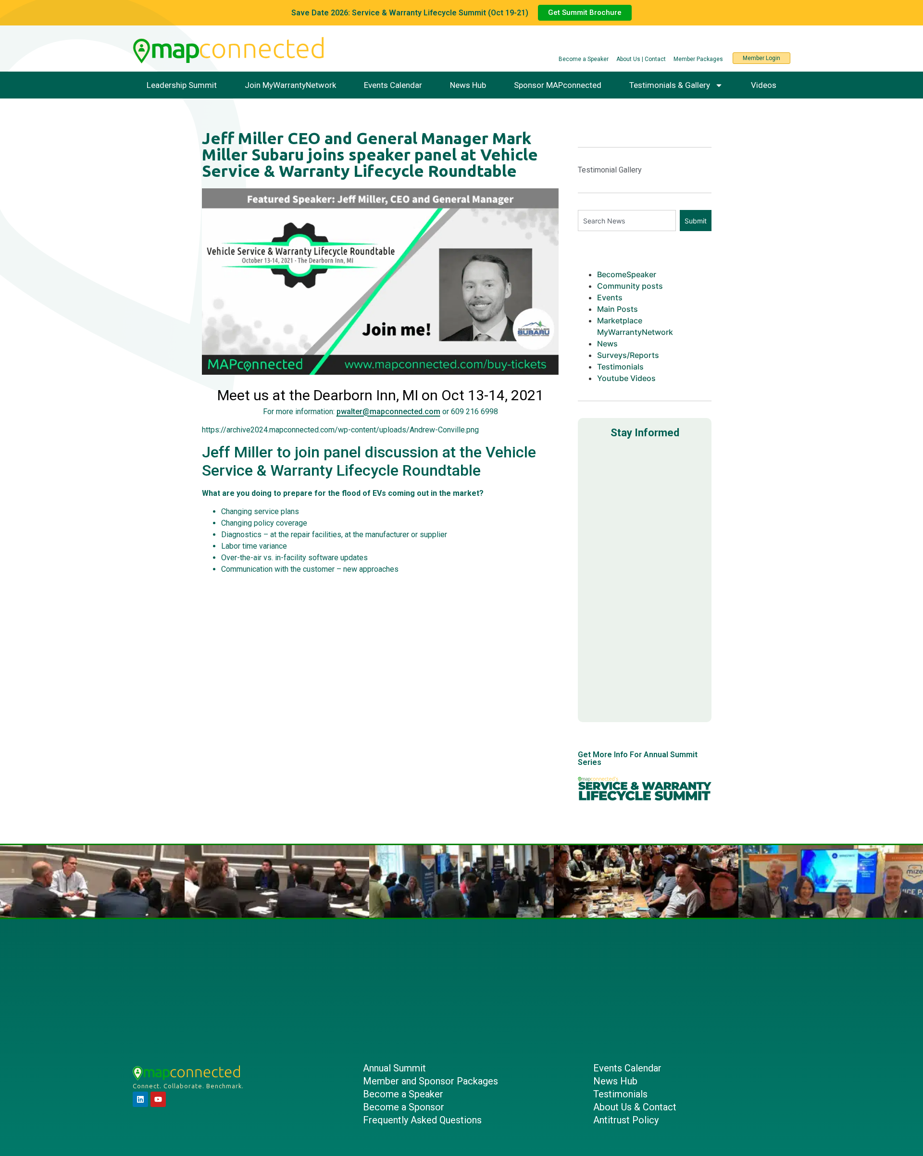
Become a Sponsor (403, 1107)
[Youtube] (158, 1099)
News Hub (468, 85)
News (607, 343)
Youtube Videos (626, 378)
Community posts (630, 286)
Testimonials (620, 366)
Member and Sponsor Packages (430, 1081)
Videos (763, 85)
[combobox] (627, 220)
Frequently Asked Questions (422, 1120)
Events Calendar (393, 85)
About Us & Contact (634, 1107)
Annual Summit (394, 1068)
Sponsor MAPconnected (557, 85)
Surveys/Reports (628, 355)
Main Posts (617, 309)
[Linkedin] (140, 1099)
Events (610, 297)
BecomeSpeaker (626, 274)
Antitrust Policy (626, 1120)
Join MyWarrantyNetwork (290, 85)
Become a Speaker (403, 1094)
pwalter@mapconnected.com (388, 411)
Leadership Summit (182, 85)
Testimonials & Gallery (669, 85)
